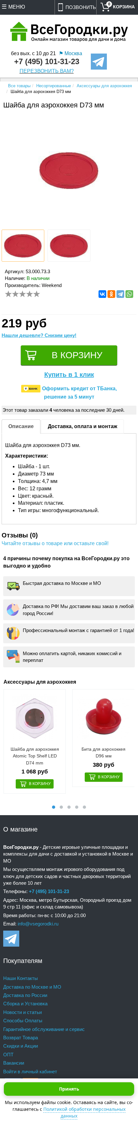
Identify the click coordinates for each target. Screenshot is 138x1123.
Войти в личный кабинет (30, 1071)
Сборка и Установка (25, 1003)
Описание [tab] (21, 426)
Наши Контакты (20, 978)
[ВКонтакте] (102, 294)
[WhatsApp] (129, 294)
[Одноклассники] (111, 294)
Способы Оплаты (22, 1020)
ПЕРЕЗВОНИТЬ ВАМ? (47, 71)
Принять (69, 1089)
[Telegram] (120, 294)
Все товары (19, 85)
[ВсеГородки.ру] (69, 32)
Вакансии (13, 1063)
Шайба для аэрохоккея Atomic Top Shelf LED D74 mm (35, 756)
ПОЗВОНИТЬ (80, 7)
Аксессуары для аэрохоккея (104, 85)
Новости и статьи (22, 1012)
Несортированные (53, 85)
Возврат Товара (20, 1037)
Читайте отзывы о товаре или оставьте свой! (55, 543)
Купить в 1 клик (69, 374)
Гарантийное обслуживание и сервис (44, 1029)
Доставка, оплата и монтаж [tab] (82, 426)
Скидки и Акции (20, 1046)
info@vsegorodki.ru (38, 923)
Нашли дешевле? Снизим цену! (39, 335)
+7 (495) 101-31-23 (46, 61)
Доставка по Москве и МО (32, 987)
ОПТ (8, 1054)
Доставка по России (25, 995)
